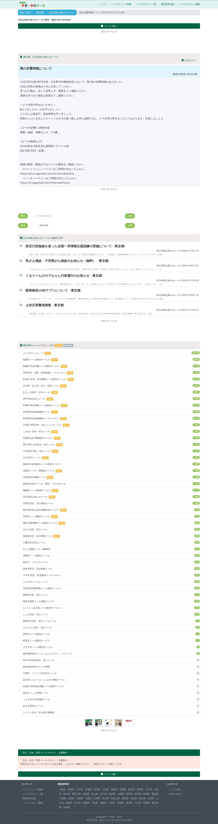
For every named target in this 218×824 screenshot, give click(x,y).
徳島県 (69, 802)
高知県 (94, 802)
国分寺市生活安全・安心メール (111, 660)
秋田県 (97, 789)
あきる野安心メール (111, 705)
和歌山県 (115, 798)
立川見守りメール (111, 457)
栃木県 (131, 789)
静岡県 (146, 793)
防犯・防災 (25, 12)
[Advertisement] (109, 41)
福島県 (114, 789)
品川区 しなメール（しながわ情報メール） (111, 679)
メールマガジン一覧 (146, 4)
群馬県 (140, 789)
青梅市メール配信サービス (111, 555)
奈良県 (105, 798)
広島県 (151, 798)
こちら (68, 763)
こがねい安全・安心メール (111, 431)
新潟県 (86, 793)
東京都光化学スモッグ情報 (111, 666)
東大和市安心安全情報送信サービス (111, 509)
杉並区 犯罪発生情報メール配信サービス (111, 686)
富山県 (94, 793)
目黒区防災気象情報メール (111, 411)
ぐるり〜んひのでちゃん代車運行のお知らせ (58, 275)
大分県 (138, 802)
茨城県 (123, 789)
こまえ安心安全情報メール (111, 699)
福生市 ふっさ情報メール (111, 692)
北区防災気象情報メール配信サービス (111, 588)
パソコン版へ (175, 789)
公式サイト (190, 60)
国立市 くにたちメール (111, 562)
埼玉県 (148, 789)
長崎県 (120, 802)
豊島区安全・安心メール (111, 594)
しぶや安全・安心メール (111, 614)
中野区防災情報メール (111, 477)
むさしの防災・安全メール (111, 392)
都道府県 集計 (168, 4)
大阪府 (88, 798)
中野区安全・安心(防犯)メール (111, 503)
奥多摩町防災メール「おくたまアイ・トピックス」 (111, 653)
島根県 (133, 798)
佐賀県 (112, 802)
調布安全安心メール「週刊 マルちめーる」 (111, 483)
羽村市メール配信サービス (111, 633)
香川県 (77, 802)
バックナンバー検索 (121, 4)
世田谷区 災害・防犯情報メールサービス (111, 372)
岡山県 (142, 798)
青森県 (71, 789)
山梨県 (120, 793)
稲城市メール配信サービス (111, 359)
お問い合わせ (175, 793)
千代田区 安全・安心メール (111, 450)
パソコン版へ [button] (110, 25)
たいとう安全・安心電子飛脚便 (111, 712)
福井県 (112, 793)
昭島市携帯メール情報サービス (111, 601)
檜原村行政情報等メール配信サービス (111, 464)
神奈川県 (76, 793)
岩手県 (79, 789)
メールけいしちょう (111, 352)
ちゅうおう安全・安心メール (111, 627)
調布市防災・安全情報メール (111, 568)
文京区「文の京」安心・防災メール (111, 385)
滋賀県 (71, 798)
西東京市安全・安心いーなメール (111, 620)
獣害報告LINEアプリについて (47, 290)
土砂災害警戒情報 (38, 305)
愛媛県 (86, 802)
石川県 (103, 793)
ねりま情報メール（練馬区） (111, 549)
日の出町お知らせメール (61, 12)
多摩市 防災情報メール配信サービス (111, 405)
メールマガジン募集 (190, 4)
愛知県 (155, 793)
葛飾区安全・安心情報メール (111, 535)
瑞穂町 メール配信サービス (111, 490)
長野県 (129, 793)
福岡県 (103, 802)
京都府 (79, 798)
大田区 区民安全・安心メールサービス (111, 424)
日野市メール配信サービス (111, 516)
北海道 (62, 789)
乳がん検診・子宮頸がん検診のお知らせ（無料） (61, 261)
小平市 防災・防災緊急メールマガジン (111, 575)
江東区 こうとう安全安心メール (111, 673)
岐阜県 (138, 793)
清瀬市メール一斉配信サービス (111, 470)
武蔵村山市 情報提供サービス (111, 437)
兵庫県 (97, 798)
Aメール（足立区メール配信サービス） (111, 607)
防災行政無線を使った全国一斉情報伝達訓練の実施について (69, 246)
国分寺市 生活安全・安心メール (111, 444)
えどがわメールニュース (111, 581)
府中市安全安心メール (111, 398)
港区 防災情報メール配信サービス (111, 522)
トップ (103, 4)
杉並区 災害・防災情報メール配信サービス (111, 379)
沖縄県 (66, 807)
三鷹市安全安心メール (111, 542)
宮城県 (88, 789)
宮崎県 (146, 802)
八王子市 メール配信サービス (111, 647)
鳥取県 (125, 798)
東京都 (40, 12)
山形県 (105, 789)
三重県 (62, 798)
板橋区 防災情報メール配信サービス (111, 366)
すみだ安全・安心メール (111, 529)
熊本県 (129, 802)
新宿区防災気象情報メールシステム (111, 418)
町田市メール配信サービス (111, 640)
